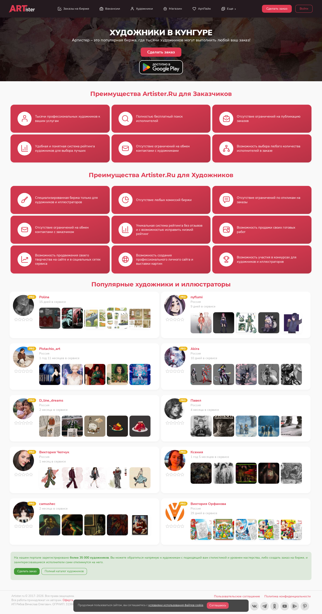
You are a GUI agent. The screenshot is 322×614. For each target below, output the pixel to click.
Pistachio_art (49, 348)
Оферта (68, 600)
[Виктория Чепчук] (23, 460)
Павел (196, 400)
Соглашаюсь (217, 605)
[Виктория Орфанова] (174, 512)
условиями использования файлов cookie (175, 605)
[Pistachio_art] (23, 357)
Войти (304, 9)
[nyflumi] (174, 305)
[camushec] (23, 512)
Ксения (197, 452)
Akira (195, 348)
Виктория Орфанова (208, 503)
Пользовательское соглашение (237, 596)
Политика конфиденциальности (287, 596)
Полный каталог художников (64, 571)
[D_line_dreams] (23, 408)
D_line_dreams (51, 400)
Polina (44, 297)
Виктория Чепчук (54, 452)
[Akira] (174, 357)
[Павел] (174, 408)
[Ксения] (174, 460)
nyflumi (197, 297)
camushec (47, 503)
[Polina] (23, 305)
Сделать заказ (276, 9)
